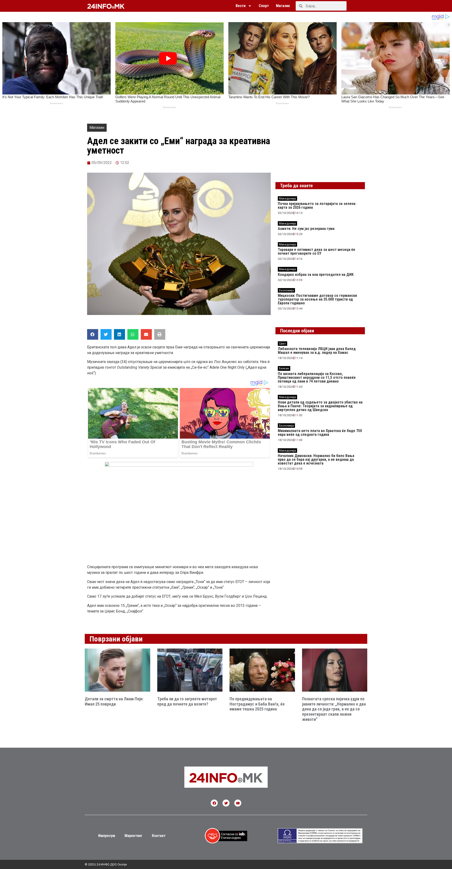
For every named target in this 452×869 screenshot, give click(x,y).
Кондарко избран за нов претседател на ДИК (316, 274)
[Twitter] (226, 803)
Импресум (106, 835)
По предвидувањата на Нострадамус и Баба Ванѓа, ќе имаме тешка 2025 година (257, 703)
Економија (286, 290)
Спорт (264, 6)
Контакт (158, 835)
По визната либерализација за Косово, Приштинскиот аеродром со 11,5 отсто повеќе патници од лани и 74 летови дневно (317, 377)
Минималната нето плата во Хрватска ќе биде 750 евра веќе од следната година (320, 432)
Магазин (283, 6)
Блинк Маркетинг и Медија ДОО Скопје (332, 862)
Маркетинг (133, 835)
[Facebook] (214, 803)
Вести (241, 6)
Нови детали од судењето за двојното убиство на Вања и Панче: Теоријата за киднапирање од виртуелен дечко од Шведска (320, 406)
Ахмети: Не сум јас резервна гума (306, 228)
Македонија (287, 198)
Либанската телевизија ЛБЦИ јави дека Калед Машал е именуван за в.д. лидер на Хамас (317, 351)
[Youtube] (237, 803)
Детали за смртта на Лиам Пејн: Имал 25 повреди (114, 701)
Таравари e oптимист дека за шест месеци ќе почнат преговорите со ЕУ (316, 251)
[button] (92, 334)
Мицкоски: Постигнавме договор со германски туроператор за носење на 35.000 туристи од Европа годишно (317, 299)
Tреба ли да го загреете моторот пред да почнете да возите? (187, 701)
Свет (282, 343)
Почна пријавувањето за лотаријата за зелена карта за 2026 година (316, 205)
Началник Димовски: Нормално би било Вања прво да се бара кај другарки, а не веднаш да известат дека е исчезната (316, 459)
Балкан (284, 368)
